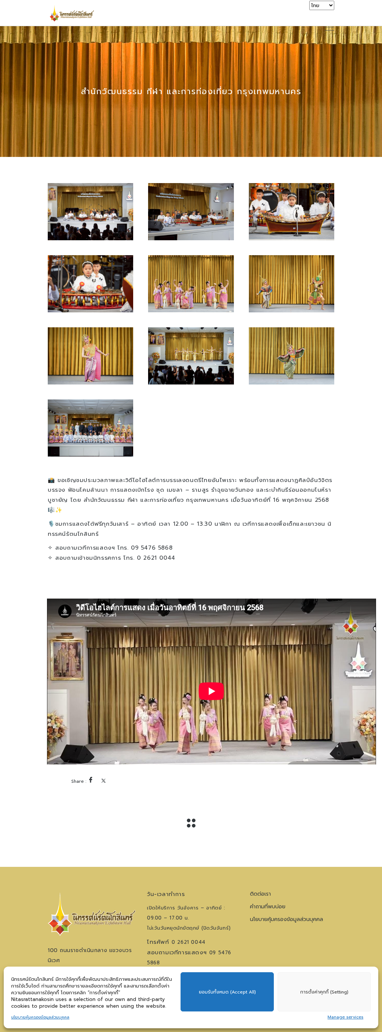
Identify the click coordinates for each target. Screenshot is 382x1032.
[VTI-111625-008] (191, 355)
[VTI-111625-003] (291, 211)
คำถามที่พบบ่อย (267, 907)
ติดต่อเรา (260, 894)
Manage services (345, 1017)
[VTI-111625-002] (191, 211)
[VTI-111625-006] (291, 283)
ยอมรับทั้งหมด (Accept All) (227, 992)
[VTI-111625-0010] (90, 428)
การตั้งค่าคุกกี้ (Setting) (324, 992)
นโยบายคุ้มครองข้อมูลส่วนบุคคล (40, 1017)
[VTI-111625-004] (90, 283)
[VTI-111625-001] (90, 211)
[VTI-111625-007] (90, 355)
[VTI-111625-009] (291, 355)
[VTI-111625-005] (191, 283)
